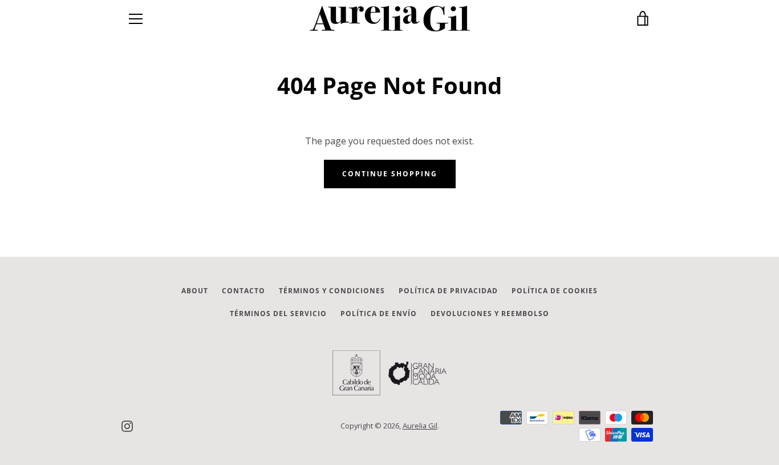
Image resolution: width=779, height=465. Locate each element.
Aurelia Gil (420, 425)
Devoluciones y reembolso (490, 313)
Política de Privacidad (448, 291)
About (194, 291)
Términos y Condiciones (332, 291)
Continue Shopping (389, 174)
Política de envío (378, 313)
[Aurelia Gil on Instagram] (127, 425)
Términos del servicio (278, 313)
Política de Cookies (555, 291)
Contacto (243, 291)
